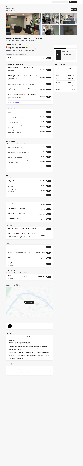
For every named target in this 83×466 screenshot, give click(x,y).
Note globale (59, 46)
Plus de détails (10, 71)
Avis (71, 46)
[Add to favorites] (68, 9)
